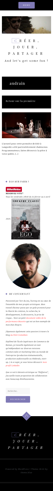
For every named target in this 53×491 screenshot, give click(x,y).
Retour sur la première (21, 101)
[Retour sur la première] (26, 125)
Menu (26, 5)
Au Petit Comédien (19, 335)
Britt (42, 469)
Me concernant (19, 294)
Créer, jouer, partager (26, 47)
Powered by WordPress (17, 469)
